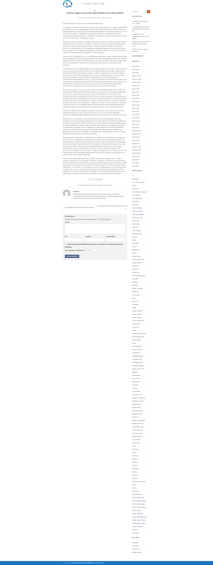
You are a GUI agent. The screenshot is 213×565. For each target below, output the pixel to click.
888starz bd (136, 250)
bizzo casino (136, 295)
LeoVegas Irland (137, 362)
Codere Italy (136, 324)
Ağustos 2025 (136, 76)
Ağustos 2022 (136, 147)
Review (134, 472)
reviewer (135, 478)
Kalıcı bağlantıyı (98, 185)
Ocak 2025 (135, 98)
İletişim (102, 3)
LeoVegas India (137, 359)
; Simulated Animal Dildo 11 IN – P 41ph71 (140, 22)
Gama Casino (136, 340)
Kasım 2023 (136, 121)
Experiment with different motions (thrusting (79, 207)
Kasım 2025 (136, 66)
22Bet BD (135, 243)
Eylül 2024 (135, 111)
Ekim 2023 (135, 124)
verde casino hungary (139, 501)
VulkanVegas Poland (138, 523)
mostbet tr (135, 417)
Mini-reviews (136, 375)
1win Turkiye (136, 195)
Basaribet (135, 285)
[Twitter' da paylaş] (92, 179)
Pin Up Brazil (136, 439)
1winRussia (135, 201)
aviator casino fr (137, 263)
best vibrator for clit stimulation (73, 140)
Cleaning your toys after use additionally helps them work (141, 44)
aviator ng (135, 272)
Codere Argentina (137, 320)
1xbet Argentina (137, 208)
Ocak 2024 (135, 114)
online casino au (137, 430)
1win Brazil (135, 179)
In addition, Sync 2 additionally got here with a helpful (141, 36)
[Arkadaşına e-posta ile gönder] (95, 179)
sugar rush (135, 491)
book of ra (135, 301)
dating (134, 330)
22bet (134, 240)
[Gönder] (148, 11)
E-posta (88, 236)
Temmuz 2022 (136, 150)
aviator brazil (136, 256)
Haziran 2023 (136, 134)
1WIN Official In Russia (139, 192)
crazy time (135, 327)
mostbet (134, 388)
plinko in (135, 456)
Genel (95, 10)
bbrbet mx (135, 291)
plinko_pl (135, 462)
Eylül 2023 (135, 127)
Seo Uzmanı (100, 562)
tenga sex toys (75, 77)
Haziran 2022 (136, 153)
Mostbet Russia (137, 414)
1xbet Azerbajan (137, 211)
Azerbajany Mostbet (138, 275)
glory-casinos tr (137, 346)
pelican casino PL (137, 436)
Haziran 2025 (136, 82)
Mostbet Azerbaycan (138, 398)
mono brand (136, 378)
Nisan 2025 (135, 89)
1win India (135, 189)
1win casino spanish (138, 182)
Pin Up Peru (136, 443)
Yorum (67, 222)
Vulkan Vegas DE (137, 513)
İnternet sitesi (111, 236)
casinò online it (137, 317)
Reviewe (134, 475)
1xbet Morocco (137, 234)
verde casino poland (138, 504)
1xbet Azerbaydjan (138, 214)
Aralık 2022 (136, 143)
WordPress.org (136, 552)
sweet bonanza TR (138, 497)
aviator (134, 253)
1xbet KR (135, 227)
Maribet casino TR (138, 369)
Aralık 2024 (136, 102)
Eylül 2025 (135, 73)
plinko (134, 452)
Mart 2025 (135, 92)
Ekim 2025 (135, 69)
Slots (133, 485)
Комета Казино (137, 526)
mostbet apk (136, 391)
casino (134, 308)
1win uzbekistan (137, 198)
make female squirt (77, 129)
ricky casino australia (139, 481)
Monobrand (135, 382)
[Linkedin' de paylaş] (101, 179)
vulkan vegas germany (139, 517)
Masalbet (135, 372)
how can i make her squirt (101, 27)
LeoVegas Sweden (138, 365)
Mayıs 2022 (136, 156)
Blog (133, 298)
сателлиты (135, 533)
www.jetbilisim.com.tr (90, 562)
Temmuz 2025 (136, 79)
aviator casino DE (137, 259)
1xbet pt (134, 237)
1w (133, 176)
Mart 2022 (135, 163)
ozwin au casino (137, 433)
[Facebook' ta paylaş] (89, 179)
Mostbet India (136, 404)
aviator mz (135, 269)
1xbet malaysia (137, 230)
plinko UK (135, 459)
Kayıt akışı (135, 546)
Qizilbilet (135, 465)
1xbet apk (135, 205)
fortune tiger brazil (138, 336)
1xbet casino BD (137, 217)
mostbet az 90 (136, 394)
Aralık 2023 (136, 118)
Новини (134, 530)
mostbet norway (137, 411)
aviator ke (135, 266)
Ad (66, 236)
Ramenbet (135, 468)
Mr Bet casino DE (137, 423)
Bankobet (135, 282)
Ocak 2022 (135, 166)
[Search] (82, 3)
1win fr (134, 185)
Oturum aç (135, 542)
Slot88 (104, 198)
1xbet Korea (136, 224)
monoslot (135, 385)
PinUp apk (135, 449)
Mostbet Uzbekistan (138, 420)
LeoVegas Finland (137, 356)
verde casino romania (139, 507)
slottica (134, 488)
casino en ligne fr (137, 311)
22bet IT (135, 246)
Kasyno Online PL (137, 349)
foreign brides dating (138, 333)
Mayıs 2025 (136, 85)
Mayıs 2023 (136, 137)
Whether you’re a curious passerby (140, 50)
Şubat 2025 (136, 95)
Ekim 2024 (135, 108)
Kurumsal (95, 3)
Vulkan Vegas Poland (138, 520)
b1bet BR (135, 279)
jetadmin (81, 17)
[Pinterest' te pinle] (98, 179)
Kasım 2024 (136, 105)
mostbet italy (136, 407)
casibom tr (135, 304)
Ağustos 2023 (136, 130)
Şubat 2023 (136, 140)
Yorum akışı (136, 549)
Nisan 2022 (135, 159)
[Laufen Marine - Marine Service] (71, 4)
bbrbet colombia (137, 288)
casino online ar (137, 314)
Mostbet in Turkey (138, 401)
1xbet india (135, 221)
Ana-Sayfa (87, 3)
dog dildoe (115, 113)
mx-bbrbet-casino (138, 427)
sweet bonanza (137, 494)
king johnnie (136, 353)
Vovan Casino (136, 510)
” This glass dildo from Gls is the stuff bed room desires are (141, 29)
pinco (134, 446)
